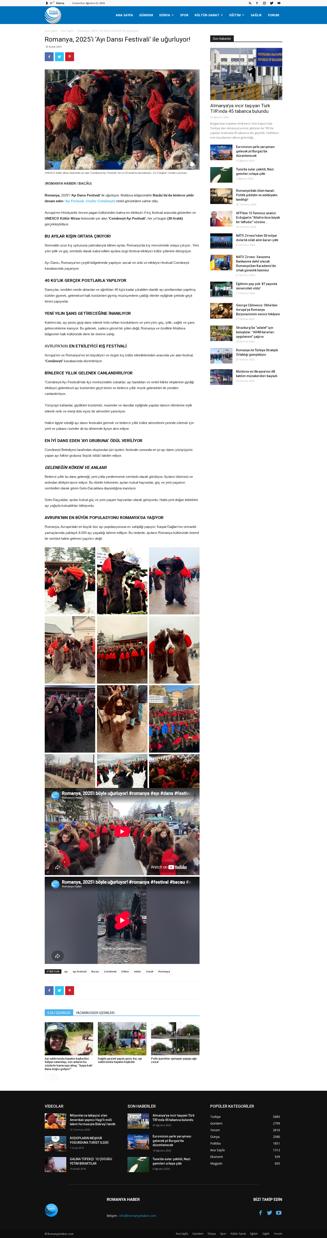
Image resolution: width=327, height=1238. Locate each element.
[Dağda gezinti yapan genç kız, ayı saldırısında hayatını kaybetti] (122, 1038)
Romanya (164, 971)
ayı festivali (80, 971)
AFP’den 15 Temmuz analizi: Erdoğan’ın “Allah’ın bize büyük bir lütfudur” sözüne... (258, 217)
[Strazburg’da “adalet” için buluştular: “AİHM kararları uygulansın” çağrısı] (221, 333)
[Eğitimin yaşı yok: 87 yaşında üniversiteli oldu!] (221, 289)
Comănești (110, 971)
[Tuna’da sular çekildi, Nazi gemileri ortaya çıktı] (221, 175)
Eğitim (235, 15)
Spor (184, 15)
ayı (66, 971)
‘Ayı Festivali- (89, 201)
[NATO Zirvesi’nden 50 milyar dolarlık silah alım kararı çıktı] (221, 241)
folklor (125, 971)
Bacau (95, 971)
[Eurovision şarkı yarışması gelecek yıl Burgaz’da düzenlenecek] (221, 152)
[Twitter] (271, 3)
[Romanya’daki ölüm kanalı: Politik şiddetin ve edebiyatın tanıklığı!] (221, 196)
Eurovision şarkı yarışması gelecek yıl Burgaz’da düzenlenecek (255, 151)
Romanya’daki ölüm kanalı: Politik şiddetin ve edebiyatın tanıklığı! (256, 195)
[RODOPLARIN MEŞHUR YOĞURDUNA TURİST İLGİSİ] (55, 1143)
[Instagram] (264, 3)
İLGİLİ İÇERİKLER (59, 1013)
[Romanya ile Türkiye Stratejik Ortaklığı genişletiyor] (221, 356)
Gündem (146, 15)
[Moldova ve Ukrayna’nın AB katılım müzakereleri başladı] (221, 377)
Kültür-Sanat (207, 15)
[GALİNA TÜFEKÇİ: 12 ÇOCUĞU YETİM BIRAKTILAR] (55, 1164)
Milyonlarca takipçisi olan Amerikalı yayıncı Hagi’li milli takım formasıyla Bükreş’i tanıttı (92, 1120)
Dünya (164, 15)
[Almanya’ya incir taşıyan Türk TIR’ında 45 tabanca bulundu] (246, 74)
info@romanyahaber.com (137, 1216)
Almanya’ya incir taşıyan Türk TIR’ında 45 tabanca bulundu (240, 108)
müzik (149, 971)
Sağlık (256, 15)
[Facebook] (257, 3)
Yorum (273, 15)
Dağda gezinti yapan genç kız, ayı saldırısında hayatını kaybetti (120, 1060)
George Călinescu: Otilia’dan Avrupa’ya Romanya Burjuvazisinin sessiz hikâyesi (258, 309)
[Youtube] (279, 3)
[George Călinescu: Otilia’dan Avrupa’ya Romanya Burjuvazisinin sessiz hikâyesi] (221, 311)
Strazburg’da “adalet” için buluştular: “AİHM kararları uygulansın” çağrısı (255, 332)
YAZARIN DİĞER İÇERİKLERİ (95, 1013)
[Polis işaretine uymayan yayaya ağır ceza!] (175, 1038)
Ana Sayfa (124, 15)
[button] (250, 3)
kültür (137, 971)
